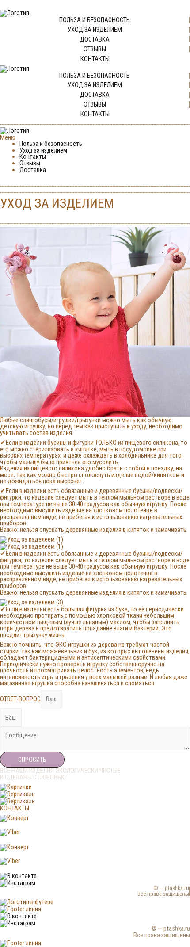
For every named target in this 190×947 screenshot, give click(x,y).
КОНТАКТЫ (95, 59)
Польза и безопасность (50, 144)
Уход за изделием (43, 150)
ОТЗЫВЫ (95, 49)
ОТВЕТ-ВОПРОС (20, 699)
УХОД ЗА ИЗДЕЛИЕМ (95, 30)
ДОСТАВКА (95, 39)
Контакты (32, 156)
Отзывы (29, 163)
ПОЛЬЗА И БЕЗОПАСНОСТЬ (94, 20)
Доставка (32, 170)
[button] (95, 137)
